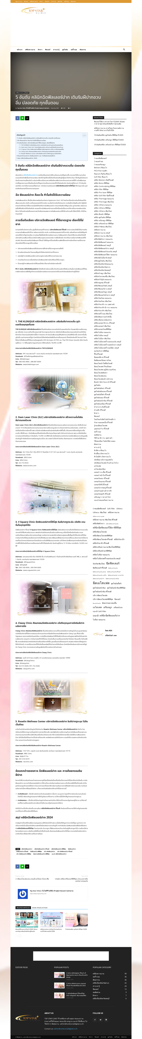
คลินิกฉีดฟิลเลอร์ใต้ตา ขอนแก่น (105, 254)
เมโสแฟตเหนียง (100, 469)
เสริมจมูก (107, 607)
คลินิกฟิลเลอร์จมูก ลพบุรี (103, 292)
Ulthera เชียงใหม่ (99, 512)
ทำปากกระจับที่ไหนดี (101, 407)
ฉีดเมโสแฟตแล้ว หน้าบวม (103, 379)
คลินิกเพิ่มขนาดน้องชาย (103, 320)
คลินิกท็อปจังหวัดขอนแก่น (103, 264)
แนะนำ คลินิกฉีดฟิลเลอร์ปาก (59, 854)
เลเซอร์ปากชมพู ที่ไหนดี (102, 488)
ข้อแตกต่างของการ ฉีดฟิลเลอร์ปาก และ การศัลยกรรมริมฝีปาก (36, 156)
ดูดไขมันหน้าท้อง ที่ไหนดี (103, 401)
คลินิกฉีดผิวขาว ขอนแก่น (103, 239)
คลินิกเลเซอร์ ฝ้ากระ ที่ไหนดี (104, 323)
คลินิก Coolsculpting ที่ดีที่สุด (104, 186)
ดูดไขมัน (60, 1)
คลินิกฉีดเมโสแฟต (100, 532)
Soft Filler (111, 508)
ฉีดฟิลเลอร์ (112, 563)
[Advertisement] (89, 10)
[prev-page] (16, 935)
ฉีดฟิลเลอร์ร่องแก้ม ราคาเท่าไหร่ (116, 575)
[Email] (27, 118)
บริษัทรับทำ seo (111, 635)
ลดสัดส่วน (97, 435)
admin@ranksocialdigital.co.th (65, 1029)
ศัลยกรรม (73, 1)
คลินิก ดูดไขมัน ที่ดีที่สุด (102, 217)
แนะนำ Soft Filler (99, 611)
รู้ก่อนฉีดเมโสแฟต (100, 425)
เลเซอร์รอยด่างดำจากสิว (103, 491)
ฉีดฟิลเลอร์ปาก (72, 849)
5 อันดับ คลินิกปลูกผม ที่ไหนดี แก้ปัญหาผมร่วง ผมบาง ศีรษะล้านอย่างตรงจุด (77, 975)
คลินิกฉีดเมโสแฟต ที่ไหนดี (103, 539)
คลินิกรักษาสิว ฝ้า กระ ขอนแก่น (105, 307)
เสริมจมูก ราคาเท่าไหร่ (102, 497)
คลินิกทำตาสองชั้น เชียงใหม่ (104, 276)
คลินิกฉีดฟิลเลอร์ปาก (27, 849)
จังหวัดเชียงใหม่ (99, 563)
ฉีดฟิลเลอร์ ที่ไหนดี (100, 568)
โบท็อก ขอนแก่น (99, 619)
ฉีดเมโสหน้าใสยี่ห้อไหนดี (103, 363)
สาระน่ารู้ (53, 1)
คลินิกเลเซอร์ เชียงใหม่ (102, 326)
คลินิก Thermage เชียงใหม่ (104, 202)
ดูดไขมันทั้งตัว (116, 583)
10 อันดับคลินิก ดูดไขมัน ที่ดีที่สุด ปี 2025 (76, 929)
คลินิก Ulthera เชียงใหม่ (103, 211)
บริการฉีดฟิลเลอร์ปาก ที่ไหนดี (64, 851)
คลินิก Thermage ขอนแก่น (104, 199)
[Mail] (100, 1020)
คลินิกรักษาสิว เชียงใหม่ (102, 310)
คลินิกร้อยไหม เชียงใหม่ (102, 301)
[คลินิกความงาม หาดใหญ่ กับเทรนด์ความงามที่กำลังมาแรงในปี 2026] (51, 920)
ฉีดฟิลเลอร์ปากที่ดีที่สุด (36, 851)
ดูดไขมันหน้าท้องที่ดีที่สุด (116, 588)
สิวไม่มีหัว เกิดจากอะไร (102, 456)
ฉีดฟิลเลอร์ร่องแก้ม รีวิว (98, 578)
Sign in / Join (18, 1)
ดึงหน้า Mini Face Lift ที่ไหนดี (104, 382)
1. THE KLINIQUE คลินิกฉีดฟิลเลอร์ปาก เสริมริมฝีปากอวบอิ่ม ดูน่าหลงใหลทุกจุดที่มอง (41, 145)
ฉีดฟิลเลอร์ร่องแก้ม (113, 568)
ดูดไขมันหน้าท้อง (99, 588)
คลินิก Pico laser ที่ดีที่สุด (103, 192)
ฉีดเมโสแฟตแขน (100, 376)
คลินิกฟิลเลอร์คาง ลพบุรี (103, 289)
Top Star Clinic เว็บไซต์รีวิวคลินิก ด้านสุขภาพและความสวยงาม (33, 108)
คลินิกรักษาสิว (119, 539)
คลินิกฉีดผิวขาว (98, 523)
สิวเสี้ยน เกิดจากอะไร (101, 453)
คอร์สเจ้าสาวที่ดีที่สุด (101, 351)
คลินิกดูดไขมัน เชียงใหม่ (103, 261)
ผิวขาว (41, 1)
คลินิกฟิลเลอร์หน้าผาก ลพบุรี (104, 295)
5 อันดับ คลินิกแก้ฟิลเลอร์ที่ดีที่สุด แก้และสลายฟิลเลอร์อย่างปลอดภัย (71, 880)
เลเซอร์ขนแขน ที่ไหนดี (102, 481)
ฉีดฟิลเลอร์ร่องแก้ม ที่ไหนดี (113, 572)
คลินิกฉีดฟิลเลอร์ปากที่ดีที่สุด (58, 849)
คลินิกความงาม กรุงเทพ (98, 516)
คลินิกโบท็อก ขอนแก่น (102, 332)
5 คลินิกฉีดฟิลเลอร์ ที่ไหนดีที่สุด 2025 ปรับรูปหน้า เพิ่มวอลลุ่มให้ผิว (76, 994)
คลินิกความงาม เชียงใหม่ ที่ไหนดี (105, 519)
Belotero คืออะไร (100, 167)
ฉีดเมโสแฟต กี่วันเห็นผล (102, 366)
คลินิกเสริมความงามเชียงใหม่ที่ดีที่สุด (106, 547)
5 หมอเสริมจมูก (100, 164)
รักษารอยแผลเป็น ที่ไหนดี (103, 422)
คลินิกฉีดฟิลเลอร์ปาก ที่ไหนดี (42, 849)
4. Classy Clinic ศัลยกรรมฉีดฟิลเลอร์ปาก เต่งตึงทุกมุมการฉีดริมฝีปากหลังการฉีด (40, 152)
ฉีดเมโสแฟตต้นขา (100, 373)
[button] (124, 50)
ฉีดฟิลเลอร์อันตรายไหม (102, 360)
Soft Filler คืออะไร (101, 177)
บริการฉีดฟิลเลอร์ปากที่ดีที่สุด (23, 854)
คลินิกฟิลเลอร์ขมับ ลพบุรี (103, 286)
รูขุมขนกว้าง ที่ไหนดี (101, 429)
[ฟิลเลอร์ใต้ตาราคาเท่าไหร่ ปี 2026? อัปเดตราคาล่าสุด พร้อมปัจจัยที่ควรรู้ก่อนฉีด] (26, 920)
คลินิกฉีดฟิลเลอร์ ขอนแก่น (103, 242)
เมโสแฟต (97, 466)
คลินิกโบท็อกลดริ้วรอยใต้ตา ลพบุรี (106, 348)
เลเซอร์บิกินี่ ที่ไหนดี (101, 484)
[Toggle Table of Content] (83, 135)
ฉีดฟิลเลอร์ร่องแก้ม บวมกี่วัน (99, 575)
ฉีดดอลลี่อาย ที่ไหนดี (101, 357)
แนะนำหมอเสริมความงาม (103, 500)
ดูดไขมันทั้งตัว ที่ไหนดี (102, 394)
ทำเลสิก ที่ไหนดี (100, 410)
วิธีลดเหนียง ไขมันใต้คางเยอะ (105, 441)
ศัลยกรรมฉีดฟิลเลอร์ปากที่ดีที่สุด (41, 854)
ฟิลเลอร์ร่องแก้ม (97, 603)
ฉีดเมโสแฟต (101, 583)
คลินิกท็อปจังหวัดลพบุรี (102, 270)
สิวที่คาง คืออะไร (100, 450)
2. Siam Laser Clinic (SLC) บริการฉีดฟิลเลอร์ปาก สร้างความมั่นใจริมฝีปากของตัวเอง (41, 147)
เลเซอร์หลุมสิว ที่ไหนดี (102, 494)
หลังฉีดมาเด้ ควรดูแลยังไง (103, 460)
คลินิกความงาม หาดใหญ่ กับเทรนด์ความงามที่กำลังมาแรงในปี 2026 (51, 930)
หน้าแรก (26, 1)
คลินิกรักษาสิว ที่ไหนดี (101, 543)
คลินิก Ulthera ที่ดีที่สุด (102, 208)
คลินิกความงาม (34, 1)
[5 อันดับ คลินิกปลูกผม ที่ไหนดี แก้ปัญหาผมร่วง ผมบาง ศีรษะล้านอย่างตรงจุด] (59, 975)
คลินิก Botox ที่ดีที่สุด (101, 183)
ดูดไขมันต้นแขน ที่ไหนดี (103, 391)
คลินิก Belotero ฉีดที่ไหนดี (104, 180)
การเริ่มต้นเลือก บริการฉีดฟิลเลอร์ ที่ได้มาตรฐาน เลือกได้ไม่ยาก (36, 143)
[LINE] (22, 118)
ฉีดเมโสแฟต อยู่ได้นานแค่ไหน (105, 369)
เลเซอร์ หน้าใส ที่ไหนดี (102, 475)
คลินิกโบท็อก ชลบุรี (101, 335)
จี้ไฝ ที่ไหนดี (98, 354)
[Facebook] (17, 118)
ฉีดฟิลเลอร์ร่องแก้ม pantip (99, 572)
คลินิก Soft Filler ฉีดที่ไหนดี (104, 195)
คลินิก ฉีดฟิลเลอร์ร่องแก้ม (112, 523)
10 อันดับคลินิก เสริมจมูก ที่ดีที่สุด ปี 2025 (109, 140)
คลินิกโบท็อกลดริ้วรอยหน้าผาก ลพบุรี (107, 345)
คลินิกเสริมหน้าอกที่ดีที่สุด (102, 551)
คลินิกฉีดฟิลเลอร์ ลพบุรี (102, 245)
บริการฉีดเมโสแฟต (100, 595)
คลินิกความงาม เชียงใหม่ (103, 236)
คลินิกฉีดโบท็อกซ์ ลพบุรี (103, 258)
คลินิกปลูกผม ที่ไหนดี (101, 282)
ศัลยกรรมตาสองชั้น (109, 603)
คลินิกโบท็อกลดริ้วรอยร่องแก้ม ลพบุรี (107, 341)
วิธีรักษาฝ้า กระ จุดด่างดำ (103, 438)
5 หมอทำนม (98, 161)
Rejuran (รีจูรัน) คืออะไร (103, 174)
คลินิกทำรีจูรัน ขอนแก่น (102, 279)
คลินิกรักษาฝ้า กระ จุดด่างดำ (104, 304)
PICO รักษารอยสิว (100, 171)
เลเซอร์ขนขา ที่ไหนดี (101, 478)
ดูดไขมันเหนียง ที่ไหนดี (102, 404)
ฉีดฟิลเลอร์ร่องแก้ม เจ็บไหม (112, 578)
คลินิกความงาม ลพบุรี (102, 233)
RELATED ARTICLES (23, 908)
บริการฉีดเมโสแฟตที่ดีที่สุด (103, 599)
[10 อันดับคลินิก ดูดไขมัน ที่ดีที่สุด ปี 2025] (76, 920)
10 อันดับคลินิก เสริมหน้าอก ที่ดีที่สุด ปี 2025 (110, 145)
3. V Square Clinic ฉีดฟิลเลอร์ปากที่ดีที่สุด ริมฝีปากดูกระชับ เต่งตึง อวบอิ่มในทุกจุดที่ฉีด (42, 149)
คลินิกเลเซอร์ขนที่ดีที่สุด (102, 329)
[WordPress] (106, 1020)
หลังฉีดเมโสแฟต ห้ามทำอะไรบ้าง (106, 463)
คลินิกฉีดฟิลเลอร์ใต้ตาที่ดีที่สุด (107, 527)
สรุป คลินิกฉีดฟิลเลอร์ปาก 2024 (27, 158)
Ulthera (119, 508)
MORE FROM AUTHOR (39, 908)
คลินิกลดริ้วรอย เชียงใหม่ (103, 314)
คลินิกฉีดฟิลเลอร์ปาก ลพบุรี (104, 248)
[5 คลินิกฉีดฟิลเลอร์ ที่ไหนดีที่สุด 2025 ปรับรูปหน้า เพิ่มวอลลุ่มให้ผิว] (59, 995)
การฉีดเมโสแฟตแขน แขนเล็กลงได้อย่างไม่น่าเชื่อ (32, 879)
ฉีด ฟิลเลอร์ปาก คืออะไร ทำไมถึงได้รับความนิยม (32, 141)
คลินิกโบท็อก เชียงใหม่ (102, 338)
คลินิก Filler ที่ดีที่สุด (101, 189)
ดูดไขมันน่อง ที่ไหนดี (101, 397)
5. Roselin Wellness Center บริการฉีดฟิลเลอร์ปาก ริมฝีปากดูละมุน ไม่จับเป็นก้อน (40, 154)
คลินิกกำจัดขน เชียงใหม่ (103, 227)
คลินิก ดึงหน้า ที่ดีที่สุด (102, 214)
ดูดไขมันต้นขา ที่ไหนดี (102, 388)
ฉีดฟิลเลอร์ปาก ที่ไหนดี (22, 851)
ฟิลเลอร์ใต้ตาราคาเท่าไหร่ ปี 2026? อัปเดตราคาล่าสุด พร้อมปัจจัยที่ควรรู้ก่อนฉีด (26, 930)
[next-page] (20, 935)
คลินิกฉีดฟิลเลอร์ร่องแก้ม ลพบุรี (105, 251)
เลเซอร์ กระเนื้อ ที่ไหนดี (102, 472)
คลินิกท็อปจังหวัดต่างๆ (102, 267)
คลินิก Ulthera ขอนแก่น (103, 205)
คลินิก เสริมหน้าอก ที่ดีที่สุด (104, 223)
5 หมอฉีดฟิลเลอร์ (100, 158)
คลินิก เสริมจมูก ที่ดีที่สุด (102, 220)
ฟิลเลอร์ (47, 1)
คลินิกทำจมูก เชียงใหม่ (102, 273)
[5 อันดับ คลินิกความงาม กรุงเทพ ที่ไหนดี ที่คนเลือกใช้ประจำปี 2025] (59, 985)
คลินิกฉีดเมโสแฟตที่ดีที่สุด (102, 535)
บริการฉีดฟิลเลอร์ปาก (49, 851)
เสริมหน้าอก (118, 607)
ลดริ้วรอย (66, 1)
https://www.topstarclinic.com (38, 894)
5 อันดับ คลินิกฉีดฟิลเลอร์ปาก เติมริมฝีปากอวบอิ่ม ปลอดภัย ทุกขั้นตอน (39, 138)
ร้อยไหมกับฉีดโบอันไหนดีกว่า (105, 419)
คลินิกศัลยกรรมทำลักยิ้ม (103, 317)
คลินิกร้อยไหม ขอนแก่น (102, 298)
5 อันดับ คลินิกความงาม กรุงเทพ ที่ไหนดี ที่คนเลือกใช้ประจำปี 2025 (76, 985)
